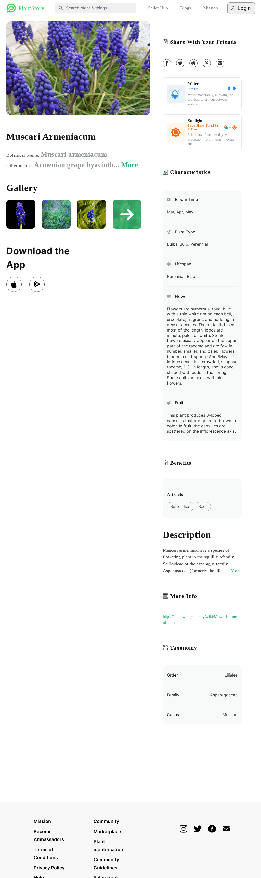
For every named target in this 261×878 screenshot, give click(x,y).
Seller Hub (158, 7)
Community (106, 821)
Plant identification (108, 845)
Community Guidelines (106, 863)
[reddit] (193, 63)
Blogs (185, 7)
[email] (220, 63)
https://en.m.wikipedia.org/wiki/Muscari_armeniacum (200, 619)
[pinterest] (206, 63)
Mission (210, 7)
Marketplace (107, 831)
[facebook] (167, 63)
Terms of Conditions (46, 853)
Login (244, 8)
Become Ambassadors (49, 835)
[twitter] (180, 63)
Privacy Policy (49, 867)
